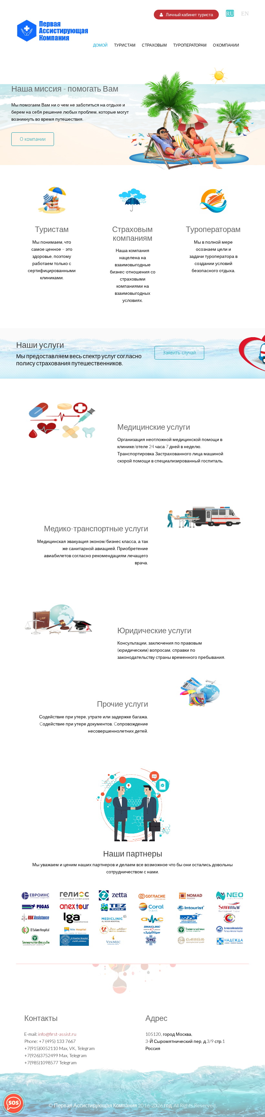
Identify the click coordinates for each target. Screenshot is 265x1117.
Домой (100, 45)
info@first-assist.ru (57, 1034)
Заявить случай (179, 352)
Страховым (154, 45)
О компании (226, 45)
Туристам (124, 45)
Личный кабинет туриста (189, 14)
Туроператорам (190, 45)
